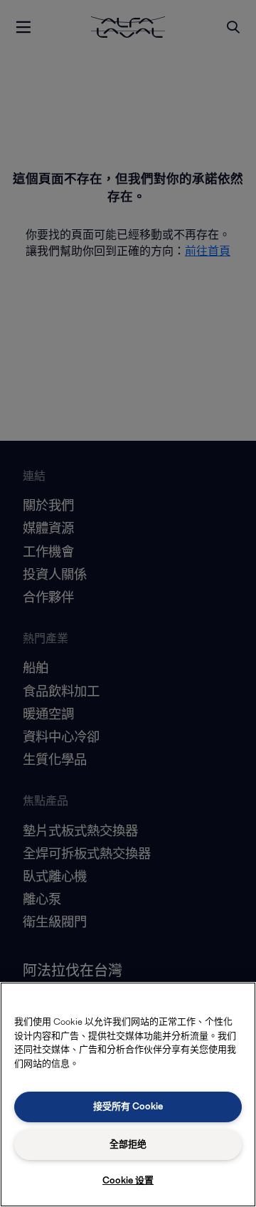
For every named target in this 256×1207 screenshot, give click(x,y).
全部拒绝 (128, 1144)
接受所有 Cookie (128, 1106)
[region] (128, 1094)
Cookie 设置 (128, 1180)
